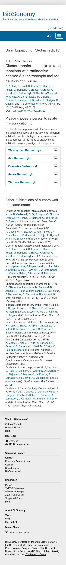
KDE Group (36, 551)
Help (7, 431)
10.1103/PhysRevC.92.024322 (28, 110)
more (7, 502)
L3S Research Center (35, 554)
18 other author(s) (31, 103)
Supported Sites (13, 498)
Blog (7, 519)
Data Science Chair (45, 542)
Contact (9, 458)
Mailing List (11, 522)
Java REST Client (14, 495)
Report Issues (12, 468)
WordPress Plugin (14, 491)
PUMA (8, 485)
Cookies (9, 465)
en (50, 28)
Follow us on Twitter (19, 532)
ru (60, 28)
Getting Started (13, 424)
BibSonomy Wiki (13, 471)
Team (8, 515)
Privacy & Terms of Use (17, 461)
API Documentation (19, 444)
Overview (13, 441)
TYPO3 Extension (14, 488)
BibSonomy (19, 13)
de (55, 28)
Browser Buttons (13, 427)
